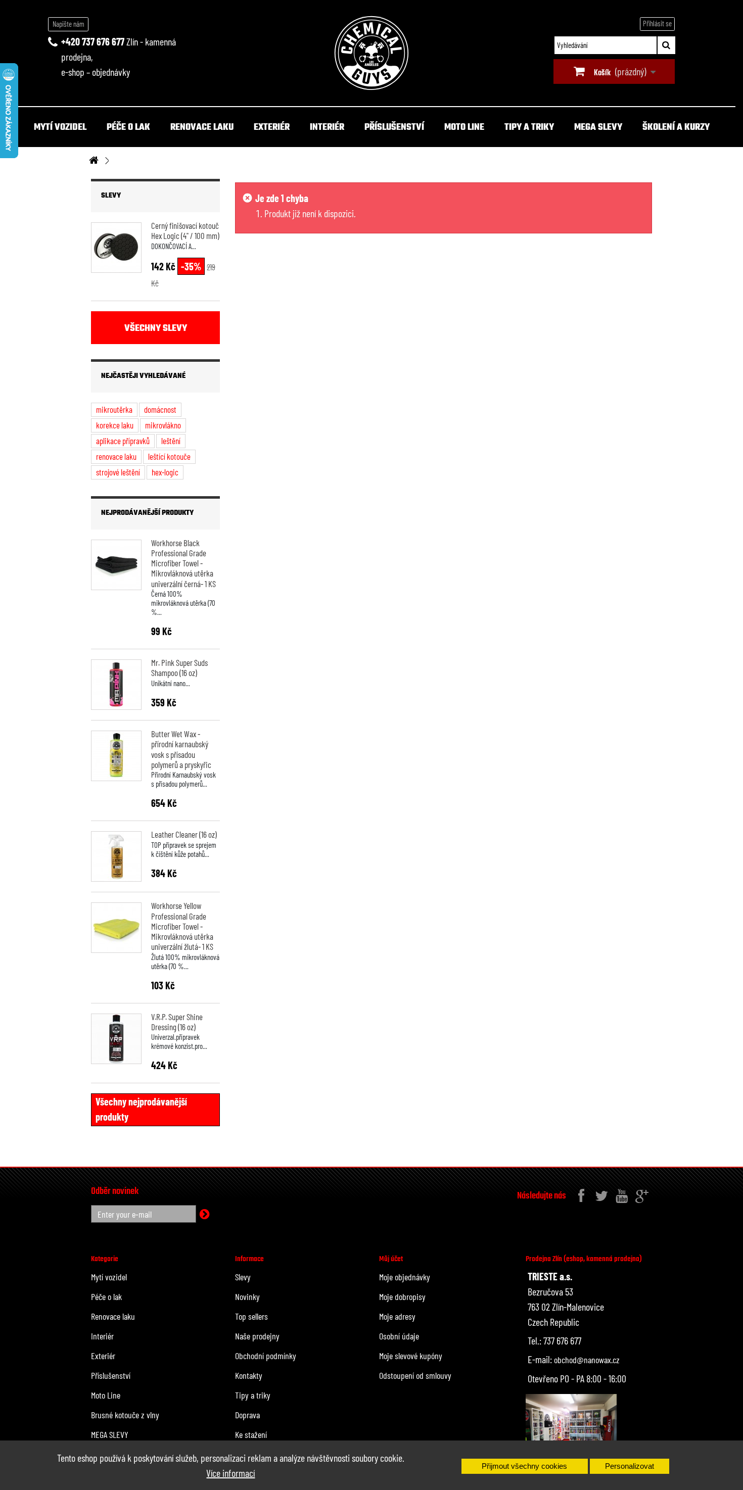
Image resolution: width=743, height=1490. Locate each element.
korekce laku (114, 425)
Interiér (327, 127)
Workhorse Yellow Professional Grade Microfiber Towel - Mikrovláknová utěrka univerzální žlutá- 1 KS (182, 925)
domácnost (160, 409)
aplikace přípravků (123, 441)
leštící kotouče (169, 456)
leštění (170, 441)
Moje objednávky (404, 1276)
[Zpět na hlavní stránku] (93, 161)
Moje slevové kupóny (410, 1355)
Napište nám (68, 23)
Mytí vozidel (60, 127)
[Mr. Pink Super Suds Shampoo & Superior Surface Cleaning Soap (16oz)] (116, 684)
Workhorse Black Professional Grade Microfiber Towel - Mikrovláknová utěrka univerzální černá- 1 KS (183, 563)
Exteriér (272, 127)
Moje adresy (397, 1316)
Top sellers (251, 1316)
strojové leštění (118, 472)
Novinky (247, 1296)
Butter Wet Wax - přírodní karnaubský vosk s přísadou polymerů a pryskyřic (181, 749)
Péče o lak (128, 127)
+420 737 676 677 (92, 41)
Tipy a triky (529, 127)
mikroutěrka (114, 409)
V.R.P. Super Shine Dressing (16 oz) (177, 1022)
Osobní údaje (399, 1335)
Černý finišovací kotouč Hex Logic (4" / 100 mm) (185, 230)
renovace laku (116, 456)
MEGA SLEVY (598, 127)
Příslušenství (394, 127)
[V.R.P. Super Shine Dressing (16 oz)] (116, 1039)
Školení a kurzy (676, 127)
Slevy (111, 196)
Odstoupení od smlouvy (415, 1375)
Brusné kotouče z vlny (125, 1414)
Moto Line (464, 127)
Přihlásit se (657, 23)
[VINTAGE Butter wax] (116, 756)
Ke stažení (251, 1434)
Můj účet (391, 1259)
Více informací (230, 1473)
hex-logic (165, 472)
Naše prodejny (257, 1335)
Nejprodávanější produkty (147, 513)
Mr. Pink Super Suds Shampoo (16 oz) (179, 667)
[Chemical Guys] (371, 53)
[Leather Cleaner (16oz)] (116, 856)
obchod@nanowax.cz (587, 1359)
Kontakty (248, 1375)
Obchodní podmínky (265, 1355)
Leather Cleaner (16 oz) (184, 834)
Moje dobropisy (402, 1296)
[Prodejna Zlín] (571, 1427)
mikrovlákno (163, 425)
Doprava (247, 1414)
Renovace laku (202, 127)
